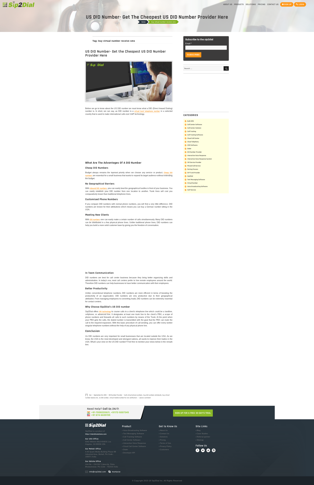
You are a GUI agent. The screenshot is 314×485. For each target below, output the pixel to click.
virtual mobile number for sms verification (123, 398)
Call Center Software (194, 124)
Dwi (90, 395)
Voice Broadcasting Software (197, 186)
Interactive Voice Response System (199, 159)
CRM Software (192, 145)
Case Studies (202, 434)
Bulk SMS (190, 121)
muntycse (116, 472)
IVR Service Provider (194, 162)
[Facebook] (197, 450)
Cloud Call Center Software (134, 446)
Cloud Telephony (193, 142)
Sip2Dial (190, 176)
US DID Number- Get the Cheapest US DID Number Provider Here (125, 53)
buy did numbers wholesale (152, 395)
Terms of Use (165, 443)
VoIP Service (191, 190)
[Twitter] (203, 450)
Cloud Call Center (193, 138)
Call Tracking (191, 131)
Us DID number (104, 398)
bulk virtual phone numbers (133, 395)
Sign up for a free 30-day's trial (193, 413)
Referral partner (203, 437)
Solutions (251, 4)
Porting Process (192, 169)
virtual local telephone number (147, 111)
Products (239, 4)
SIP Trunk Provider (193, 173)
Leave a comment (145, 398)
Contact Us (273, 4)
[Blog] (214, 450)
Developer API (129, 453)
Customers (164, 449)
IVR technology (105, 311)
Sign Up (287, 4)
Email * (188, 44)
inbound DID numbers (98, 188)
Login (301, 4)
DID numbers (95, 219)
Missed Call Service (194, 166)
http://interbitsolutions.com (95, 434)
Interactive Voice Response (196, 155)
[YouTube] (208, 450)
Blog (198, 430)
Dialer (189, 149)
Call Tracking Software (195, 135)
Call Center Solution (194, 128)
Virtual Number (192, 183)
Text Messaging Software (196, 179)
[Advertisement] (129, 140)
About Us (227, 4)
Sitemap (200, 440)
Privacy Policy (165, 446)
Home (143, 22)
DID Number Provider (115, 395)
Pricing (261, 4)
